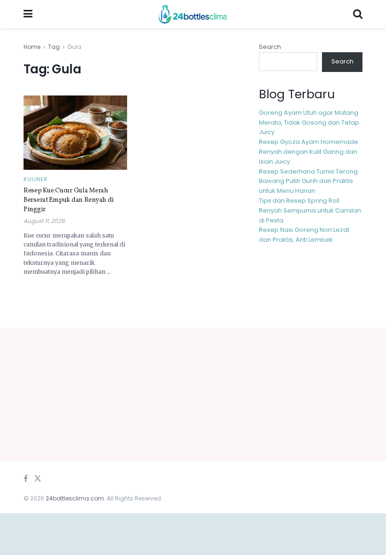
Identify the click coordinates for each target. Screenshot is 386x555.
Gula (74, 47)
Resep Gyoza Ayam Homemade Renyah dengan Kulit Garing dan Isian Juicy (308, 151)
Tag (54, 47)
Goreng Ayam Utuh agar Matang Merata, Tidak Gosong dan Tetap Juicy (309, 122)
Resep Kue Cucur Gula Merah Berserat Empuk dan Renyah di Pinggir (69, 200)
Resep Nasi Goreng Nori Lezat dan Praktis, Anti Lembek (304, 234)
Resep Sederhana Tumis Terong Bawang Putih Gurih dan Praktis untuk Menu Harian (308, 181)
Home (32, 47)
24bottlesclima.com (75, 498)
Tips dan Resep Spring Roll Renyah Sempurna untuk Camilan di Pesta (310, 210)
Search (270, 46)
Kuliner (36, 179)
